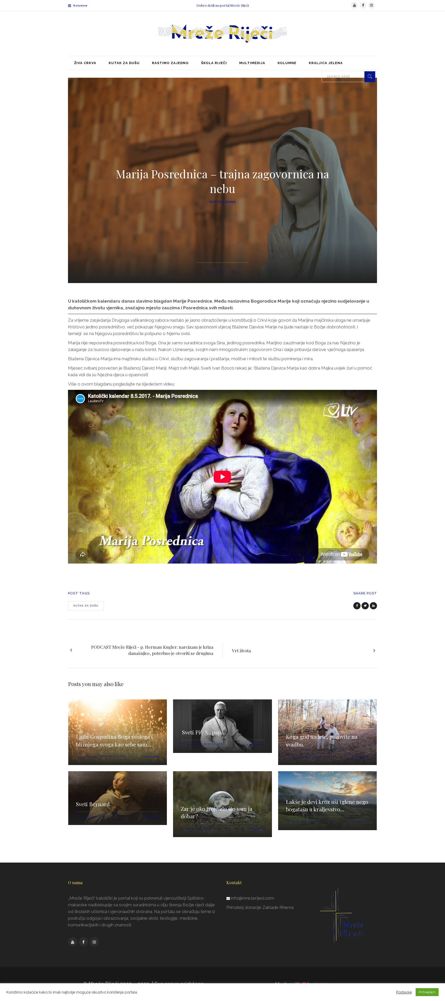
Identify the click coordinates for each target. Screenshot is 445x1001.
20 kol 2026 (299, 756)
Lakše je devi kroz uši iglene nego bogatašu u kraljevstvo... (327, 805)
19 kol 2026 (194, 828)
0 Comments (150, 756)
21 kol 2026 (89, 756)
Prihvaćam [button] (427, 992)
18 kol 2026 (299, 821)
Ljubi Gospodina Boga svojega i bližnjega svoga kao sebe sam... (114, 740)
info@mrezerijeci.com (252, 898)
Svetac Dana (222, 202)
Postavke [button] (404, 992)
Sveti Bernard (93, 803)
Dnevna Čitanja (112, 756)
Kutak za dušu (85, 605)
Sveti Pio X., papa (202, 732)
